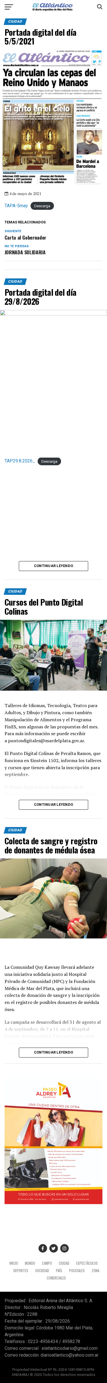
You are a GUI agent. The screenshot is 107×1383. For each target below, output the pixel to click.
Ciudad (64, 1263)
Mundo (30, 1263)
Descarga (42, 206)
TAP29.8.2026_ (20, 461)
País (59, 1270)
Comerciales (56, 1278)
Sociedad (42, 1270)
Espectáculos (87, 1263)
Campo (47, 1263)
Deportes (20, 1270)
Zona (95, 1270)
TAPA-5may (16, 205)
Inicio (13, 1263)
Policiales (77, 1270)
